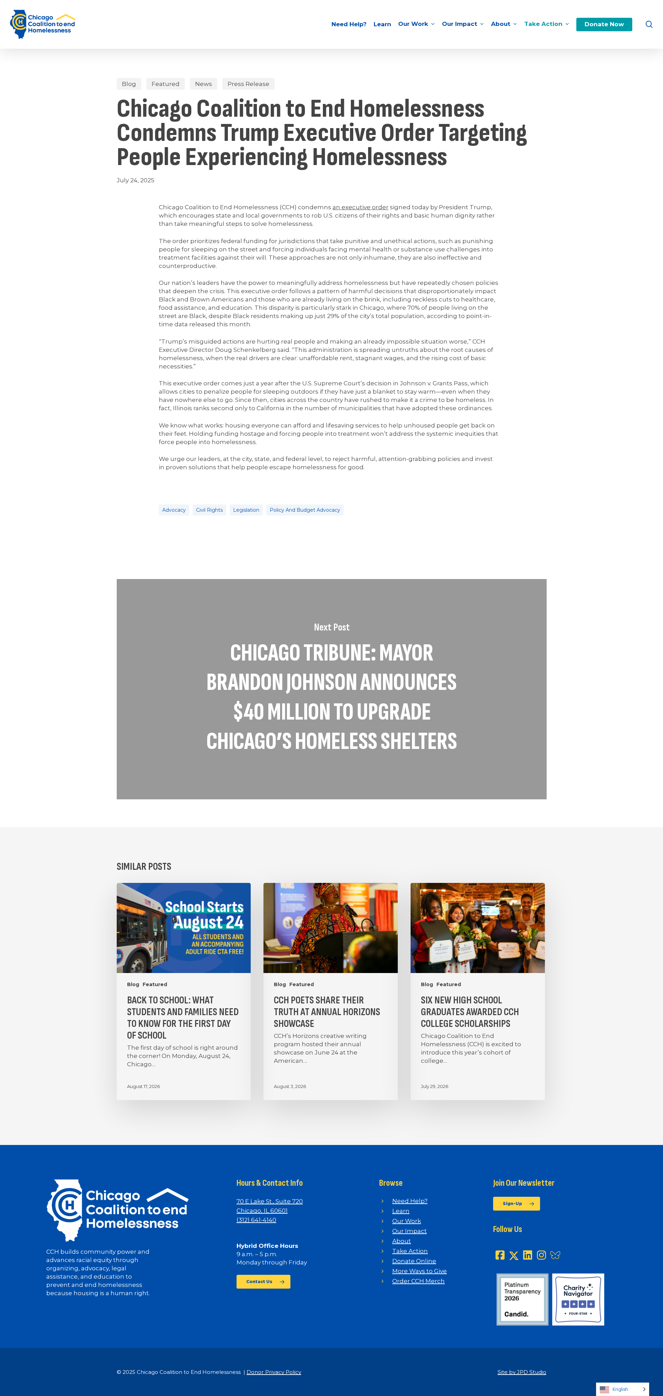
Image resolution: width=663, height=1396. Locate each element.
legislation (246, 510)
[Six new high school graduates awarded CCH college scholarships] (478, 991)
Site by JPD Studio (522, 1372)
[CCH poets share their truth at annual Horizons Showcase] (330, 991)
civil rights (209, 510)
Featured (166, 83)
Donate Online (414, 1261)
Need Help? (409, 1200)
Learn (401, 1210)
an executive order (360, 207)
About (401, 1241)
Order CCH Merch (418, 1281)
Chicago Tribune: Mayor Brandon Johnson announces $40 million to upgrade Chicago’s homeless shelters (332, 689)
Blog (129, 83)
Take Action (410, 1251)
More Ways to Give (419, 1271)
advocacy (174, 510)
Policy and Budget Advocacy (305, 510)
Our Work (406, 1220)
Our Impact (409, 1230)
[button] (263, 1282)
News (203, 83)
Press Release (248, 83)
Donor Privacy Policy (274, 1372)
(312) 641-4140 (256, 1219)
